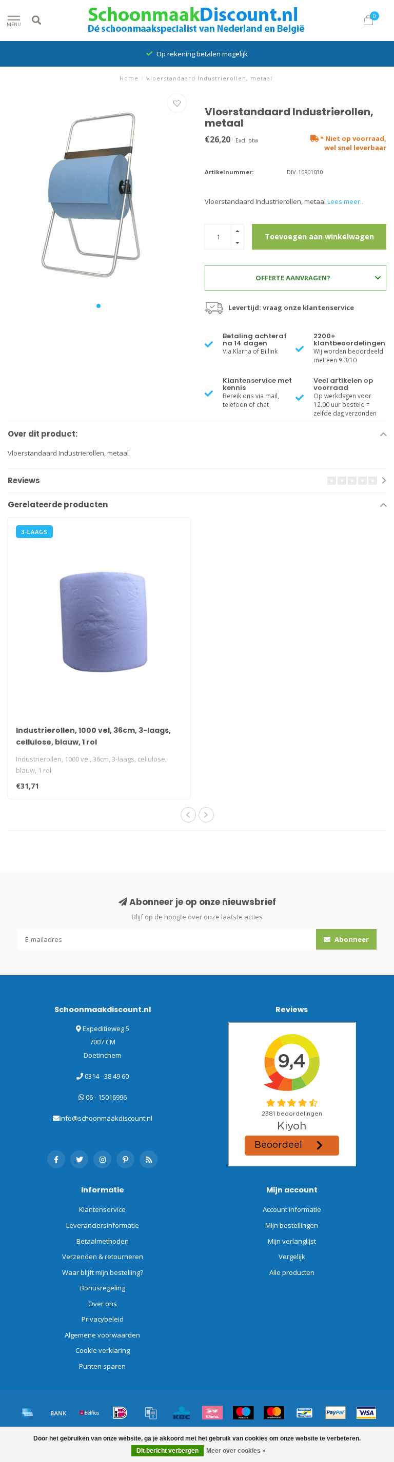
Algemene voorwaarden (102, 1335)
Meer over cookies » (236, 1450)
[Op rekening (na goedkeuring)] (151, 1412)
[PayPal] (335, 1412)
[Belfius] (89, 1412)
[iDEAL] (120, 1412)
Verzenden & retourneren (102, 1256)
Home (129, 78)
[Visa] (366, 1412)
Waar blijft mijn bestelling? (102, 1272)
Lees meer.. (345, 201)
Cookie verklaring (102, 1350)
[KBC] (181, 1412)
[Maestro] (243, 1412)
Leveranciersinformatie (102, 1225)
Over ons (102, 1303)
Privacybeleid (103, 1319)
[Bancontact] (305, 1412)
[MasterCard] (274, 1412)
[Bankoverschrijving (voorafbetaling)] (58, 1412)
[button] (98, 306)
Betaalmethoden (102, 1241)
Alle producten (291, 1272)
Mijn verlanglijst (292, 1241)
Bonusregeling (102, 1287)
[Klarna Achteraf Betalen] (212, 1412)
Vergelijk (292, 1256)
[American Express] (28, 1412)
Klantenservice (102, 1209)
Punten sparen (102, 1366)
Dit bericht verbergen (167, 1450)
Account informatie (292, 1209)
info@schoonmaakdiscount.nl (106, 1118)
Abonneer (351, 939)
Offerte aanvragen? (292, 277)
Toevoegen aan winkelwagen (319, 236)
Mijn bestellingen (291, 1225)
